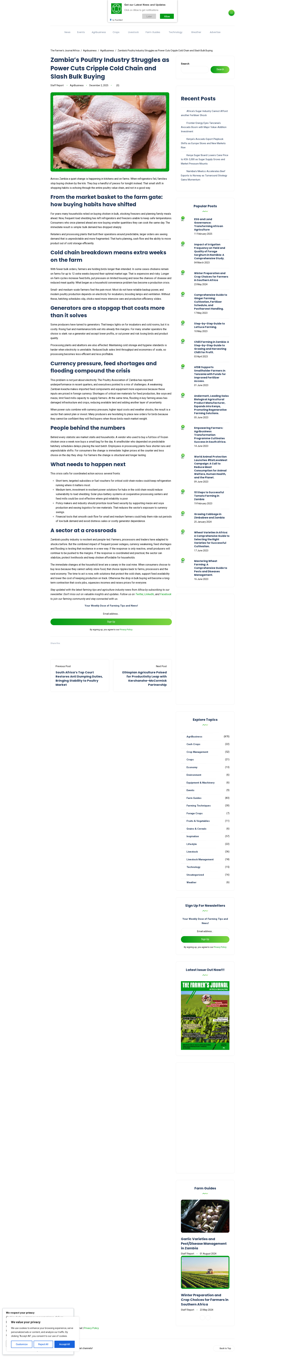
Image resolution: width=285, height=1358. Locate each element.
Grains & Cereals (196, 828)
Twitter (139, 594)
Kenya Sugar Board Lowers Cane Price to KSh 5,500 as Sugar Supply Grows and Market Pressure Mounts (204, 159)
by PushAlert (117, 19)
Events (81, 32)
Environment (194, 774)
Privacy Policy (126, 629)
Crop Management (197, 751)
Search (185, 63)
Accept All (64, 1344)
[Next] (208, 1317)
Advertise (215, 32)
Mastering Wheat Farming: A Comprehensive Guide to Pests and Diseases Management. (210, 568)
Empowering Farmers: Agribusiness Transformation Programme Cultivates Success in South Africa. (210, 435)
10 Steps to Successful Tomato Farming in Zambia (209, 496)
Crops (116, 32)
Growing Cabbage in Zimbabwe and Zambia (209, 515)
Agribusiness (99, 32)
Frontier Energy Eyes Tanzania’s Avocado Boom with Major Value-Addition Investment (203, 127)
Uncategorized (195, 874)
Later (149, 16)
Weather (196, 32)
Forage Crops (195, 813)
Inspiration (193, 836)
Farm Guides (153, 32)
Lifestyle (192, 844)
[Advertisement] (205, 649)
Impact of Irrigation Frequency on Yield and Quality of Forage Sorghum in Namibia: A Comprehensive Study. (209, 251)
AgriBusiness (77, 85)
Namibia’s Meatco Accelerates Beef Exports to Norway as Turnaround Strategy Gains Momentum (204, 175)
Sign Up (111, 621)
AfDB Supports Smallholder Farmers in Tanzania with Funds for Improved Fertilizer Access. (210, 374)
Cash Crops (193, 744)
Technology (175, 32)
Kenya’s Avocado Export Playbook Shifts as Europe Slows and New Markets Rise (203, 143)
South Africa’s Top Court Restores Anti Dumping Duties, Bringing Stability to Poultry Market (79, 678)
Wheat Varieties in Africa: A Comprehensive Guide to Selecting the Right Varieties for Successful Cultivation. (211, 539)
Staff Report (57, 85)
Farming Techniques (199, 805)
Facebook (165, 594)
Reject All (43, 1344)
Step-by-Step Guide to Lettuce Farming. (209, 325)
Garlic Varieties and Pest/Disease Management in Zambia (204, 1244)
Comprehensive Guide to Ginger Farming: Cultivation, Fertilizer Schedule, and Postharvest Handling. (210, 301)
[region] (43, 1334)
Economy (192, 767)
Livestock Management (200, 859)
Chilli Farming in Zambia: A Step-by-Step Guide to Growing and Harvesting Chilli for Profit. (211, 347)
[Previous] (202, 1317)
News (67, 32)
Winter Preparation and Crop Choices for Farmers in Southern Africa (211, 276)
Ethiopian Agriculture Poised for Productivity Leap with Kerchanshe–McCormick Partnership (144, 678)
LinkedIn (149, 594)
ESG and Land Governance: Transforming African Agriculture (208, 224)
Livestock (133, 32)
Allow (167, 16)
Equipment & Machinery (201, 782)
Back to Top (225, 1348)
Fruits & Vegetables (198, 821)
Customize (22, 1344)
